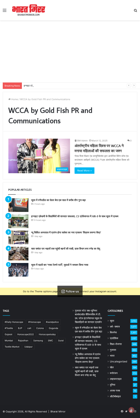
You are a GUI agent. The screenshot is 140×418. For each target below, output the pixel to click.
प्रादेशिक (114, 338)
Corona (40, 328)
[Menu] (4, 11)
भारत (112, 355)
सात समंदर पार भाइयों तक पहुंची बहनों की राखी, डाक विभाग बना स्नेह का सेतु (65, 248)
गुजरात (113, 349)
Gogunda (53, 328)
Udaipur (28, 346)
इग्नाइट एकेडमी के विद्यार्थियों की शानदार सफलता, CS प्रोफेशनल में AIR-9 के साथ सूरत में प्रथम (74, 216)
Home (14, 99)
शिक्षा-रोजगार (116, 344)
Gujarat (8, 334)
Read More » (84, 170)
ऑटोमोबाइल (115, 396)
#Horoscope (34, 322)
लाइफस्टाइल (115, 378)
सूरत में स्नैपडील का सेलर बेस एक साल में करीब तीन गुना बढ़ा (58, 200)
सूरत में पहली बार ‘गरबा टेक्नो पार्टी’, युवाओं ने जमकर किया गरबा (59, 264)
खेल (112, 367)
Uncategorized (118, 361)
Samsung (38, 340)
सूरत (112, 320)
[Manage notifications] (131, 410)
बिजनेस (113, 332)
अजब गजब (115, 390)
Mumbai (9, 340)
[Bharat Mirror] (28, 10)
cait (29, 328)
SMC (50, 340)
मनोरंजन (114, 373)
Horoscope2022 (25, 334)
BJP (20, 328)
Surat (61, 340)
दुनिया (112, 384)
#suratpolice (52, 322)
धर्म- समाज (115, 326)
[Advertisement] (70, 55)
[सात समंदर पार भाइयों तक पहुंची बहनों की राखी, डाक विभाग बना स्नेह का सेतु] (18, 253)
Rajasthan (23, 340)
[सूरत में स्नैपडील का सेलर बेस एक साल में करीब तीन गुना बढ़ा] (18, 205)
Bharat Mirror (57, 411)
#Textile (9, 328)
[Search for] (135, 11)
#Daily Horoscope (14, 322)
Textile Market (12, 346)
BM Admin (82, 140)
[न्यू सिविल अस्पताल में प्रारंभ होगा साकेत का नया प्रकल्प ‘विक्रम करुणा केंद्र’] (18, 237)
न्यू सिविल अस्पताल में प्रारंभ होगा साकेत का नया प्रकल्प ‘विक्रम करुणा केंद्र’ (66, 232)
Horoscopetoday (47, 334)
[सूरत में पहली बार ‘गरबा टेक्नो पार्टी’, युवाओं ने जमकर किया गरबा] (18, 270)
